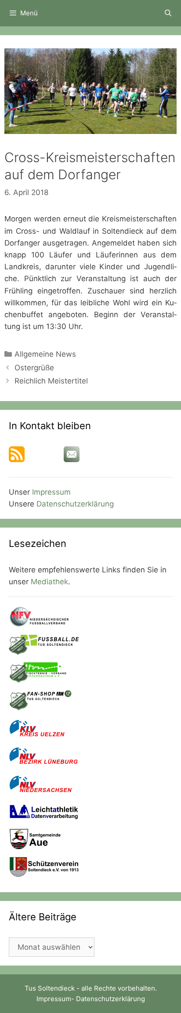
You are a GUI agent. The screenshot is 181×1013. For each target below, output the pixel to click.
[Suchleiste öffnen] (168, 13)
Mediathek (49, 581)
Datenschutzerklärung (75, 503)
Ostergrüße (34, 367)
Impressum (51, 492)
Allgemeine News (45, 354)
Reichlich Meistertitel (51, 380)
